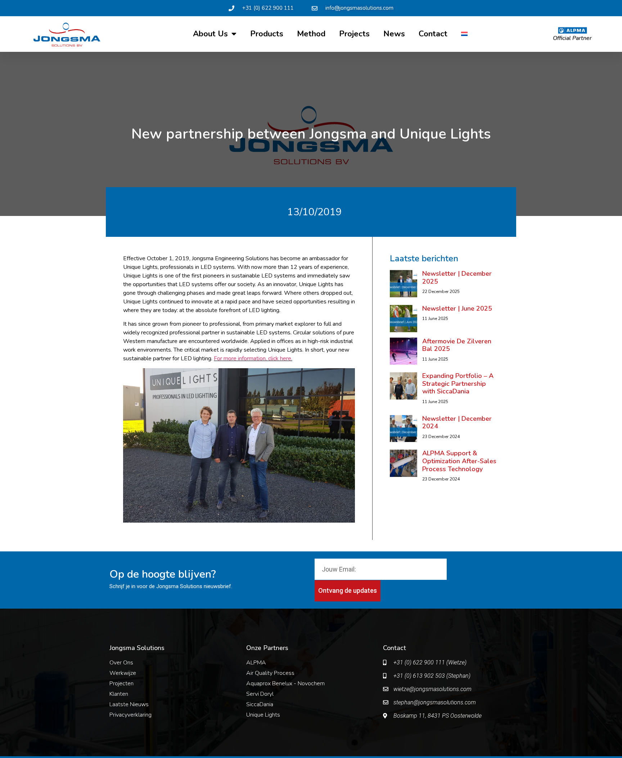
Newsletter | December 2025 (457, 277)
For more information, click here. (253, 358)
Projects (354, 33)
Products (266, 33)
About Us (210, 33)
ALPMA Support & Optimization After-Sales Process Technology (459, 461)
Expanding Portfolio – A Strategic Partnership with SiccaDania (457, 383)
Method (311, 33)
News (394, 33)
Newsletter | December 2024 (457, 422)
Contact (433, 33)
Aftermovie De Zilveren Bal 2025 (456, 345)
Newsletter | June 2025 (457, 308)
